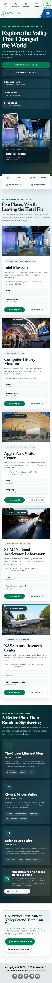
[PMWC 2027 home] (16, 13)
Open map (13, 310)
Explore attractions (24, 65)
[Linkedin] (14, 976)
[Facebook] (26, 976)
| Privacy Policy (37, 970)
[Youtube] (37, 976)
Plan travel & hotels (26, 72)
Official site (35, 310)
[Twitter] (20, 976)
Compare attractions (18, 949)
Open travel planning (18, 941)
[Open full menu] (48, 13)
